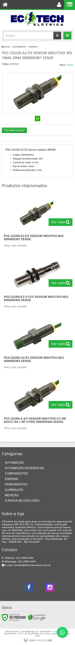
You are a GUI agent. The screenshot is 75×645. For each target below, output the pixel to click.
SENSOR (33, 47)
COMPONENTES (16, 473)
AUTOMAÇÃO (19, 47)
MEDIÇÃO (12, 495)
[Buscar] (57, 35)
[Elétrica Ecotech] (37, 19)
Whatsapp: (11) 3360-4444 (20, 561)
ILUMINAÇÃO (14, 489)
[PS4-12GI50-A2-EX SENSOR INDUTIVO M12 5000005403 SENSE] (36, 344)
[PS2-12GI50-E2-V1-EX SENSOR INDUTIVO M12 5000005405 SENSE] (36, 283)
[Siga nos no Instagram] (50, 588)
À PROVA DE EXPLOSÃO (22, 500)
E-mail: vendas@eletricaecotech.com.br (27, 565)
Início (7, 47)
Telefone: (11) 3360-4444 (19, 557)
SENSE (70, 65)
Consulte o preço (14, 130)
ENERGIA (11, 478)
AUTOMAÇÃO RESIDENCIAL (24, 468)
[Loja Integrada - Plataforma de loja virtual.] (37, 640)
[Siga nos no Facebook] (29, 588)
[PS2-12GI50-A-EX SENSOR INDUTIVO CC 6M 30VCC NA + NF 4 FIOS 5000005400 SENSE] (36, 405)
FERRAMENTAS (16, 484)
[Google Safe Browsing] (36, 617)
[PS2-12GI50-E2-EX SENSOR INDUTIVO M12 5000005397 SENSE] (36, 222)
